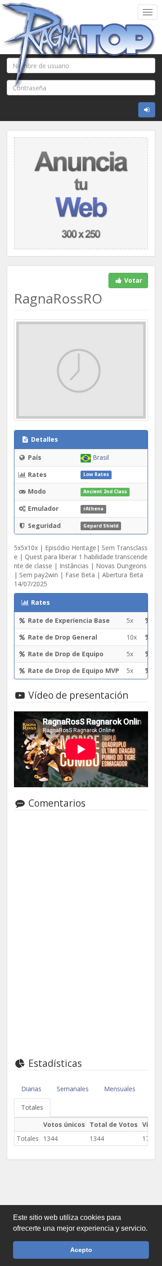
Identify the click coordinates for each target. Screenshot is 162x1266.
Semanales (73, 1088)
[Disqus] (81, 932)
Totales (32, 1107)
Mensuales (119, 1088)
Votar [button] (132, 280)
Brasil (100, 457)
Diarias (31, 1088)
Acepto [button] (81, 1249)
